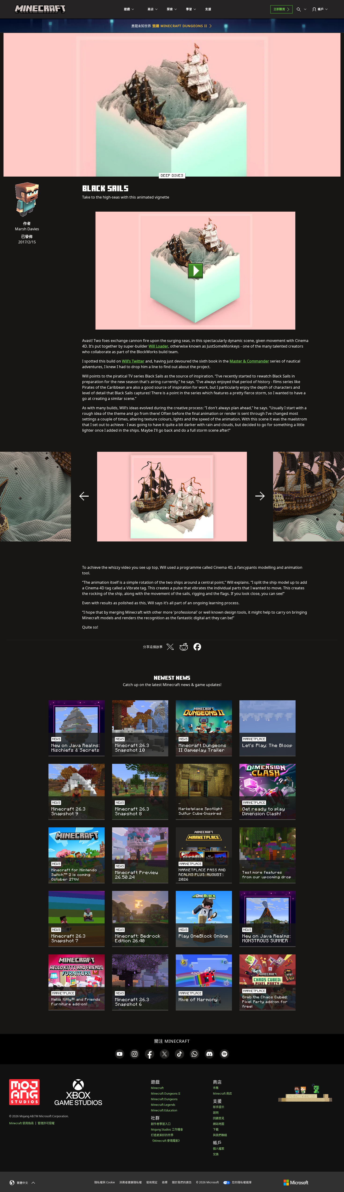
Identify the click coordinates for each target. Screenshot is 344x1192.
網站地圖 (218, 1124)
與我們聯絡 (220, 1135)
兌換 (216, 1154)
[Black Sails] (195, 271)
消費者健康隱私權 (130, 1182)
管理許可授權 (46, 1123)
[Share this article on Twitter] (170, 647)
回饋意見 (218, 1118)
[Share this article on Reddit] (183, 647)
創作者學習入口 (161, 1124)
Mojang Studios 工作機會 (167, 1130)
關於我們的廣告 (182, 1182)
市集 (216, 1088)
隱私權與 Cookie (104, 1182)
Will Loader (158, 346)
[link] (119, 1054)
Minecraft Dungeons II (165, 1094)
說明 (216, 1113)
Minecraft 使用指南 (21, 1123)
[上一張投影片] (84, 496)
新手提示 (218, 1107)
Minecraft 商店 (222, 1094)
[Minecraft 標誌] (40, 9)
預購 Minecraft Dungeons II (179, 26)
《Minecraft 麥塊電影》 (166, 1141)
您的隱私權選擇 (241, 1182)
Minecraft (157, 1088)
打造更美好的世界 (162, 1135)
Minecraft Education (164, 1110)
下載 (216, 1130)
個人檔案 (218, 1149)
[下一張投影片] (260, 496)
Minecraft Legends (163, 1105)
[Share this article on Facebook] (197, 647)
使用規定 (151, 1182)
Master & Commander (249, 361)
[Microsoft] (296, 1182)
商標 (165, 1182)
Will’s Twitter (133, 361)
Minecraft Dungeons (164, 1099)
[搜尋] (302, 9)
